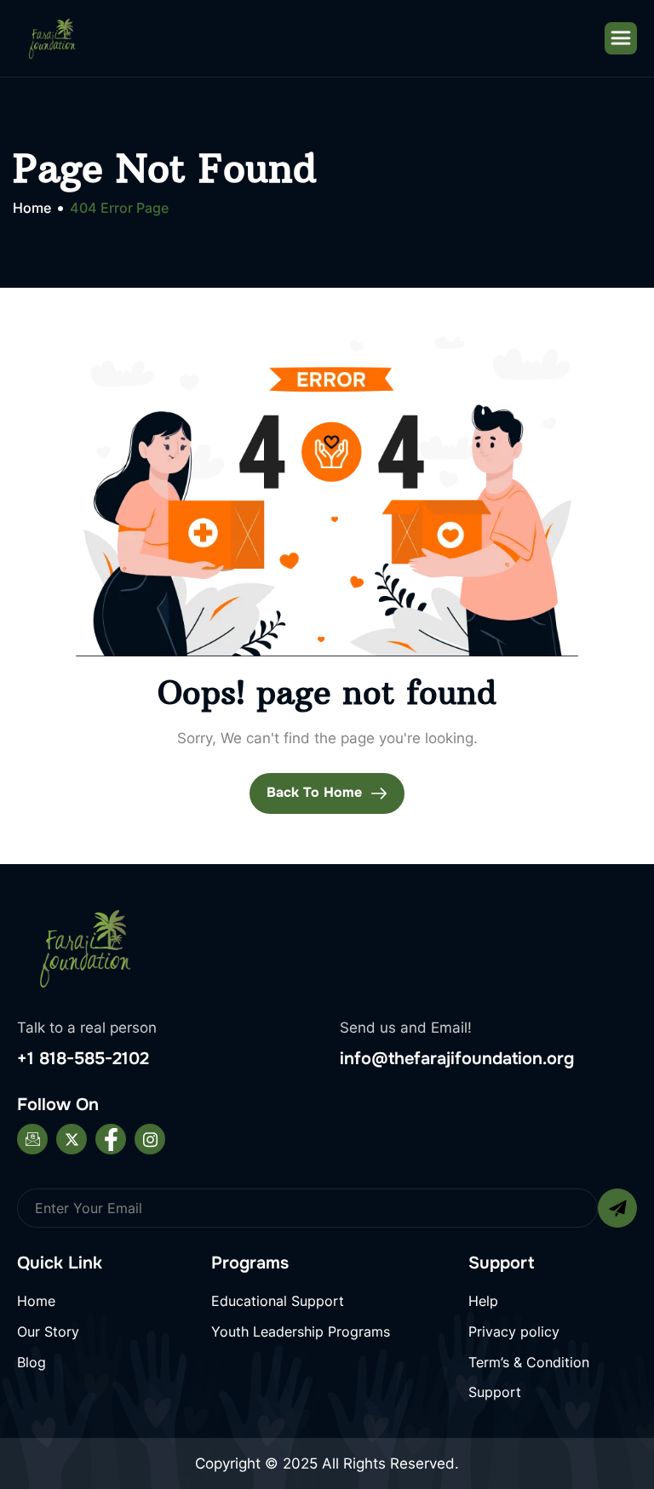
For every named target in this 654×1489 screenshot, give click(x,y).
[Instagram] (150, 1139)
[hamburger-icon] (621, 38)
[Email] (32, 1139)
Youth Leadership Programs (300, 1331)
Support (494, 1391)
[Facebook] (110, 1139)
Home (36, 1300)
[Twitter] (71, 1139)
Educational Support (277, 1300)
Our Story (48, 1331)
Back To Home (316, 792)
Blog (31, 1362)
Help (483, 1300)
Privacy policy (513, 1331)
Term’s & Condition (528, 1362)
